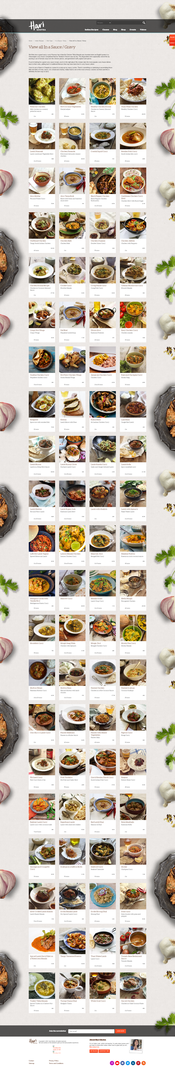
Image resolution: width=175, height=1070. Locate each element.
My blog (94, 1051)
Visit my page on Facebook (122, 1063)
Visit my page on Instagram (112, 1063)
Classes (105, 30)
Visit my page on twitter (128, 1063)
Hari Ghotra (37, 25)
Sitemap (31, 1063)
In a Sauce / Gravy (60, 41)
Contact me (104, 1051)
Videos (143, 30)
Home (30, 41)
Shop (123, 30)
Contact (31, 1061)
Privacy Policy (54, 1061)
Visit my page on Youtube (117, 1063)
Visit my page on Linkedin (133, 1063)
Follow (172, 37)
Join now (120, 1031)
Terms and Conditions (56, 1063)
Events (133, 30)
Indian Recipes (91, 30)
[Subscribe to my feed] (143, 1063)
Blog (115, 30)
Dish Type (49, 41)
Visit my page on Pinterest (138, 1063)
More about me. (94, 1047)
